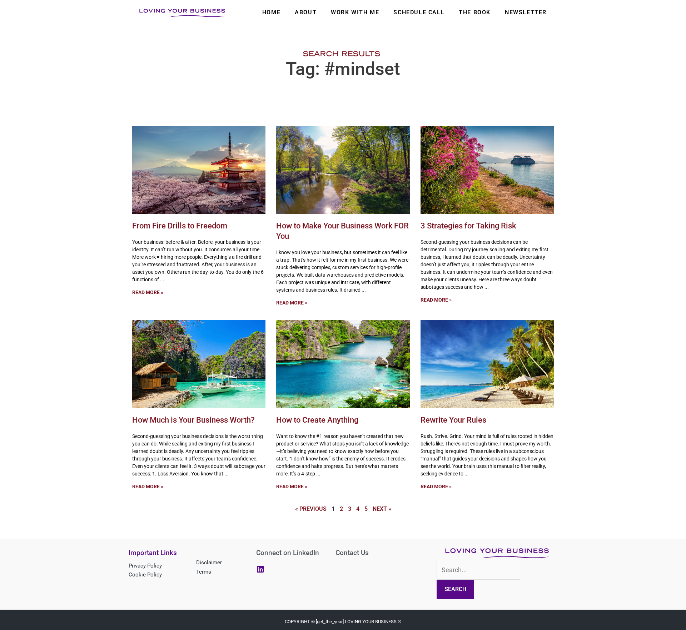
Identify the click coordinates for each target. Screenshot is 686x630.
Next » (382, 508)
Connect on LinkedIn (287, 553)
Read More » (147, 292)
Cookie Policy (145, 574)
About (306, 12)
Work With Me (355, 12)
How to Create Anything (317, 419)
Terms (203, 572)
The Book (475, 12)
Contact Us (352, 553)
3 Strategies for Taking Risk (468, 225)
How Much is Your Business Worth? (193, 419)
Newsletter (526, 12)
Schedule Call (418, 12)
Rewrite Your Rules (453, 419)
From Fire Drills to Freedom (179, 225)
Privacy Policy (145, 566)
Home (271, 12)
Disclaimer (209, 562)
